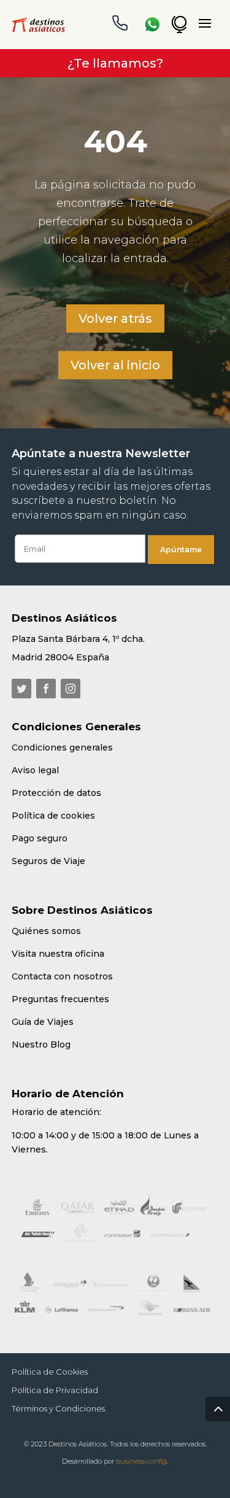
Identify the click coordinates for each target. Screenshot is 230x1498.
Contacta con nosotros (62, 976)
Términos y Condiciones (58, 1408)
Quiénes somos (46, 930)
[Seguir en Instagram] (70, 688)
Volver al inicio (115, 365)
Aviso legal (35, 770)
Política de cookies (53, 815)
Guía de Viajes (43, 1021)
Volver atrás (115, 318)
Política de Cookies (50, 1371)
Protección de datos (56, 792)
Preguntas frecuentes (60, 999)
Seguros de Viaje (48, 861)
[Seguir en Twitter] (21, 688)
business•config (141, 1461)
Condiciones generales (62, 747)
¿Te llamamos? (115, 63)
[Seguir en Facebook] (46, 688)
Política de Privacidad (55, 1390)
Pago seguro (39, 838)
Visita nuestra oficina (58, 953)
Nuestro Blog (41, 1044)
